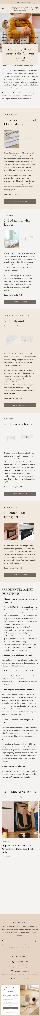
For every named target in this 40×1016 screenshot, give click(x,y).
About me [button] (15, 29)
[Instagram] (15, 978)
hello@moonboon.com (22, 971)
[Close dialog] (37, 987)
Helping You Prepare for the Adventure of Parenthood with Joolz (18, 849)
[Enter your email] (36, 941)
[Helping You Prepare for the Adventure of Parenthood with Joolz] (20, 819)
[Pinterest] (21, 978)
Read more (6, 856)
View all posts (20, 797)
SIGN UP (10, 1008)
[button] (20, 201)
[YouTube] (18, 978)
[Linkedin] (28, 978)
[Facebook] (12, 978)
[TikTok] (24, 978)
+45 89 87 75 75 (21, 962)
